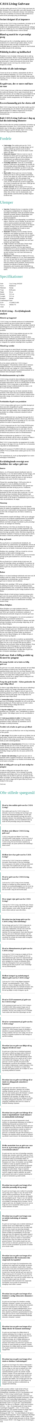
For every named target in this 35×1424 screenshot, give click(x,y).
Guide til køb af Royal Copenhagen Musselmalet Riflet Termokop (14, 1389)
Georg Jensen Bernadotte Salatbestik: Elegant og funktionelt (16, 1400)
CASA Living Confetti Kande (13, 1394)
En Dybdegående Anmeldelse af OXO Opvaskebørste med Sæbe (16, 1392)
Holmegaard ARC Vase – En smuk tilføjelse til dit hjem (16, 1413)
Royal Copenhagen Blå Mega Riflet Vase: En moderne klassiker (17, 1415)
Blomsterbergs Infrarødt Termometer (18, 1397)
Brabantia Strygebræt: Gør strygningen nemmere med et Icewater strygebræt (16, 1395)
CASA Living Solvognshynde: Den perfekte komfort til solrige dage (16, 1408)
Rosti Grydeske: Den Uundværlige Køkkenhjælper (16, 1398)
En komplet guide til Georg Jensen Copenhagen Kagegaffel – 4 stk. (15, 1407)
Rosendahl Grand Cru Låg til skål (10, 1402)
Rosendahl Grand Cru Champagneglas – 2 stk (13, 1411)
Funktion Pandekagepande (8, 1414)
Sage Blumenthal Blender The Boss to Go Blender (15, 1403)
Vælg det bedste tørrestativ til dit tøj (18, 1418)
